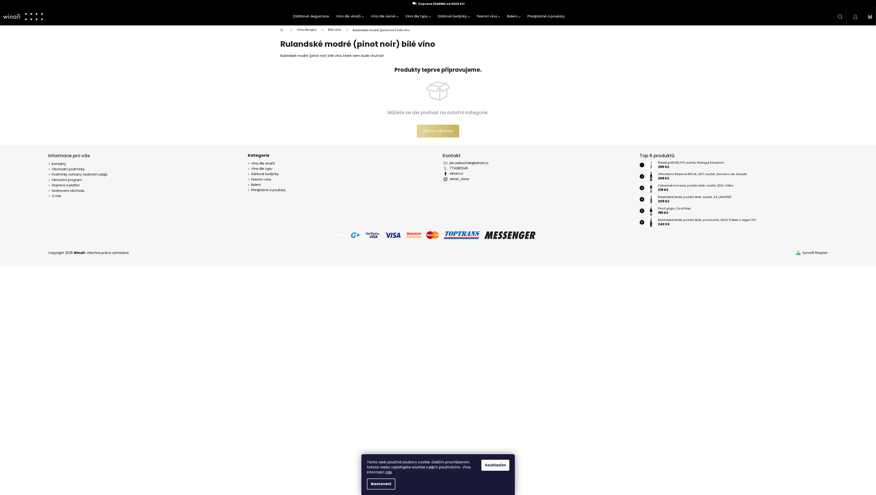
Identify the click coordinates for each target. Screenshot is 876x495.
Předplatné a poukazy (268, 190)
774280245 (459, 168)
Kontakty (59, 164)
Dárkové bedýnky (265, 174)
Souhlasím (495, 465)
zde (388, 472)
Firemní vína (261, 179)
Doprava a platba (65, 185)
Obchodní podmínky (68, 169)
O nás (56, 196)
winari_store (459, 179)
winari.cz (456, 173)
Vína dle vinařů (263, 163)
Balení (256, 185)
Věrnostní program (67, 180)
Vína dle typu (261, 169)
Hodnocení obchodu (68, 190)
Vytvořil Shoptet (815, 253)
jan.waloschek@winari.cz (469, 163)
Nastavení (381, 484)
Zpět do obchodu (438, 131)
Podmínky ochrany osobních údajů (79, 174)
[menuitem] (311, 16)
